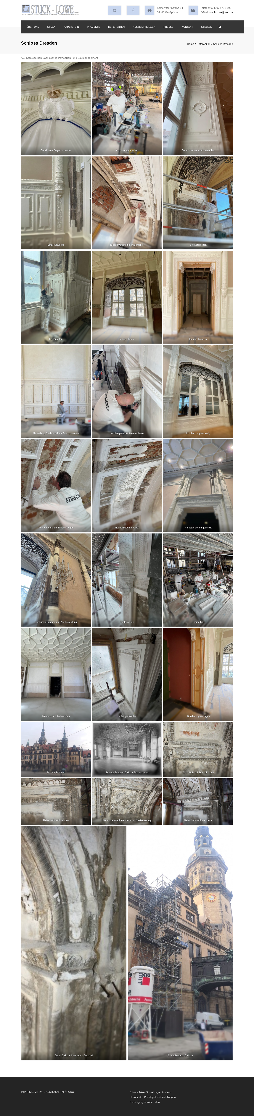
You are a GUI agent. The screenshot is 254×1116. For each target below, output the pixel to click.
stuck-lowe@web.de (221, 12)
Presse (168, 26)
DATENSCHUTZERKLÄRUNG (56, 1091)
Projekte (93, 26)
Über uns (33, 26)
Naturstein (71, 26)
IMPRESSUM (29, 1091)
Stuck (51, 26)
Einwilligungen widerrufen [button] (145, 1102)
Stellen (206, 26)
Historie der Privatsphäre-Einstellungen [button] (153, 1097)
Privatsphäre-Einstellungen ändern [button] (150, 1092)
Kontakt (187, 26)
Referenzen (116, 26)
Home (190, 43)
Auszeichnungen (144, 26)
